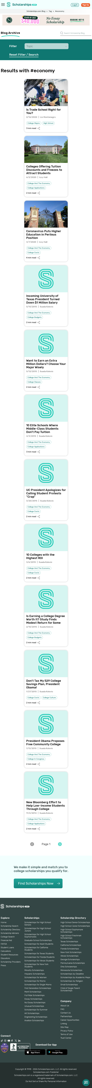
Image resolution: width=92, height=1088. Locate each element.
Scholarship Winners (10, 933)
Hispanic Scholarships (34, 974)
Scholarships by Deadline (72, 974)
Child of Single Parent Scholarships (70, 989)
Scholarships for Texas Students (39, 953)
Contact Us (65, 1013)
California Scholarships (70, 945)
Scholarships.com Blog (36, 11)
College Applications (36, 188)
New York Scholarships (70, 952)
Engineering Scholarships (35, 1017)
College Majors (34, 123)
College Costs (33, 253)
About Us (64, 1005)
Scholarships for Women (35, 977)
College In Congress (36, 759)
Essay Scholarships (33, 999)
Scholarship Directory (10, 929)
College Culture (49, 698)
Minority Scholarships (34, 970)
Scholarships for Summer (35, 1009)
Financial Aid (6, 940)
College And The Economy (39, 183)
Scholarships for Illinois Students (39, 960)
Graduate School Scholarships (38, 940)
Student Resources (9, 954)
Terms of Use (66, 1034)
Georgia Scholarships (70, 959)
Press (3, 965)
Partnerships (66, 1016)
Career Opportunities (69, 1020)
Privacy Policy (66, 1031)
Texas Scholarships (69, 941)
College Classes (34, 382)
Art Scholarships (31, 1013)
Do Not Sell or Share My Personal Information (46, 1081)
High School (48, 123)
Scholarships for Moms (35, 981)
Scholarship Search (9, 926)
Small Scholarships (69, 984)
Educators (5, 958)
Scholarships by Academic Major (75, 977)
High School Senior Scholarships (75, 922)
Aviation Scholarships (34, 1020)
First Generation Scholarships (37, 988)
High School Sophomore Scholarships (71, 930)
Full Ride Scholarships (34, 995)
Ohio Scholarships (68, 966)
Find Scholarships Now (35, 883)
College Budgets (35, 317)
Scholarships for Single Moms (38, 984)
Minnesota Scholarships (71, 970)
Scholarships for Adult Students (38, 944)
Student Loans (7, 947)
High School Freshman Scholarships (70, 936)
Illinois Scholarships (69, 956)
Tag (50, 11)
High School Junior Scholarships (75, 926)
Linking (63, 1023)
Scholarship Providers (11, 962)
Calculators (6, 951)
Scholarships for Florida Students (39, 957)
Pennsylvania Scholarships (72, 963)
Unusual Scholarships (34, 1006)
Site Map (64, 1027)
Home (3, 922)
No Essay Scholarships (34, 1002)
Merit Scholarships (32, 992)
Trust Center (65, 1038)
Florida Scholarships (69, 948)
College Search (8, 937)
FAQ (62, 1009)
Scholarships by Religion (71, 981)
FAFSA (4, 944)
